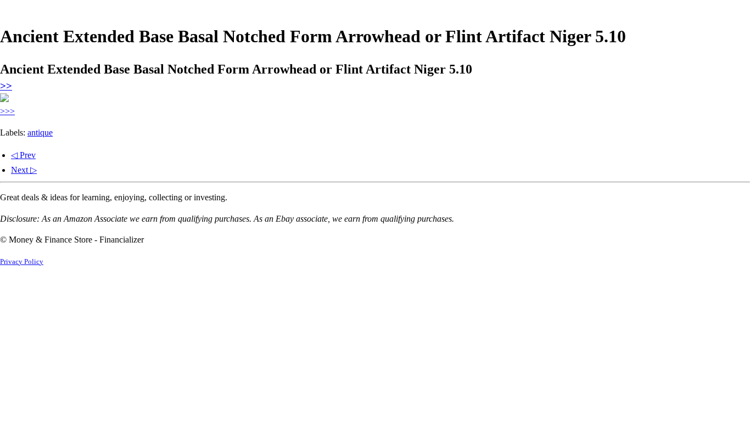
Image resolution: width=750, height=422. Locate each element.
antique (40, 132)
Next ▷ (24, 170)
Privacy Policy (21, 262)
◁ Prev (23, 155)
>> (6, 86)
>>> (7, 111)
